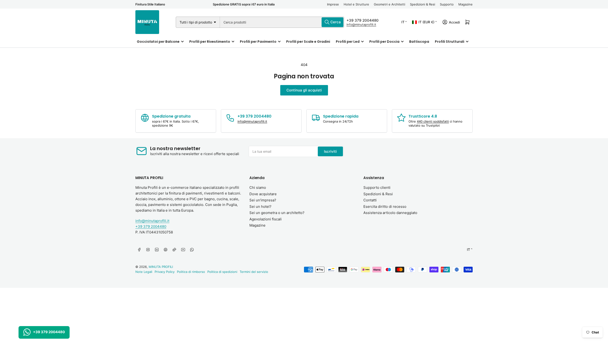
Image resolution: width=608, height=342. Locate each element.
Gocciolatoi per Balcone (158, 41)
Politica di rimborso (191, 272)
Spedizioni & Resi (422, 4)
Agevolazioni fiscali (265, 219)
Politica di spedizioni (222, 272)
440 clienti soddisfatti (433, 121)
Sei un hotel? (260, 206)
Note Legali (143, 272)
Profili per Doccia (384, 41)
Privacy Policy (165, 272)
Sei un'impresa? (262, 200)
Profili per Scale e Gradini (308, 41)
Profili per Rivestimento (209, 41)
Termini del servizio (254, 272)
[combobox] (282, 22)
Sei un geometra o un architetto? (276, 212)
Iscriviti (330, 151)
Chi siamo (257, 187)
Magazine (465, 4)
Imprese (333, 4)
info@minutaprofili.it (361, 24)
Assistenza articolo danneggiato (390, 212)
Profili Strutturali (449, 41)
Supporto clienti (376, 187)
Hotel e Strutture (356, 4)
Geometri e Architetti (389, 4)
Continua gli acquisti (304, 90)
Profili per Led (348, 41)
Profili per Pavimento (258, 41)
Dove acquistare (263, 194)
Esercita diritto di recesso (384, 206)
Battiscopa (419, 41)
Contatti (370, 200)
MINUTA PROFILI (161, 267)
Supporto (447, 4)
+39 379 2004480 (363, 20)
